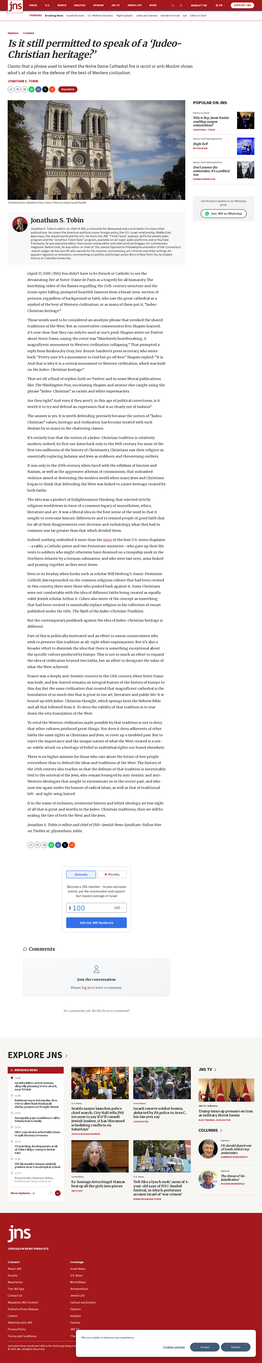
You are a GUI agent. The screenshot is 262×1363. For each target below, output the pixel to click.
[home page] (15, 6)
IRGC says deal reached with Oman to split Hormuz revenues (37, 1133)
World (62, 5)
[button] (24, 89)
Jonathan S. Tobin (23, 81)
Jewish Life (134, 5)
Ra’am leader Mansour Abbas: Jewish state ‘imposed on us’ (34, 1179)
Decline (235, 1347)
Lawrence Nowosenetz (234, 1157)
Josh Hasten (140, 1121)
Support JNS (242, 5)
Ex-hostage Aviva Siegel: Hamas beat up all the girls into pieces (98, 1184)
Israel (33, 5)
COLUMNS (209, 1130)
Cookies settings (174, 1347)
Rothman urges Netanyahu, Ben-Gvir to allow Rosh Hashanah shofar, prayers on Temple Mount (37, 1104)
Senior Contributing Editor (207, 139)
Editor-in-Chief (198, 16)
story (107, 540)
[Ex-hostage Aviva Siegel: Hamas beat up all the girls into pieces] (100, 1156)
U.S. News (76, 1103)
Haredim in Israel (170, 16)
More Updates (20, 1193)
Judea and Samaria (147, 16)
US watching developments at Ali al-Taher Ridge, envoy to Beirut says (36, 1150)
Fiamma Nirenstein (204, 179)
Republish (68, 89)
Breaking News (26, 1070)
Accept (204, 1347)
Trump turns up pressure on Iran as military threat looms (226, 1113)
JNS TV (115, 5)
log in (86, 988)
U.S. (47, 5)
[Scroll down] (58, 1193)
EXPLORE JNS (36, 1055)
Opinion (98, 5)
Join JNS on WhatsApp (226, 213)
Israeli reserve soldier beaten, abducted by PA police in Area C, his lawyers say (159, 1112)
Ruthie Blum (200, 148)
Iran (185, 16)
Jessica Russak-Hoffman (85, 1134)
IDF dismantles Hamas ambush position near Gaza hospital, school (37, 1165)
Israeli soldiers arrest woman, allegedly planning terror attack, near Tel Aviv (36, 1086)
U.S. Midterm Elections (100, 16)
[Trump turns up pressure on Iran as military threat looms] (227, 1090)
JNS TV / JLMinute (208, 1106)
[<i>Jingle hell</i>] (245, 146)
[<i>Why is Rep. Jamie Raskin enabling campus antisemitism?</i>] (245, 120)
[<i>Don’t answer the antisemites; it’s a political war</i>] (245, 169)
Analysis (79, 5)
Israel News (139, 1103)
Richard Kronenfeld (233, 1184)
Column (28, 33)
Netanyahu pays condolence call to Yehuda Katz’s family (37, 1119)
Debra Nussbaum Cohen (147, 1199)
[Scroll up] (51, 1193)
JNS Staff (76, 1191)
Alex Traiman (206, 1120)
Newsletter (199, 5)
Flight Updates (124, 16)
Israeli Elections (76, 16)
